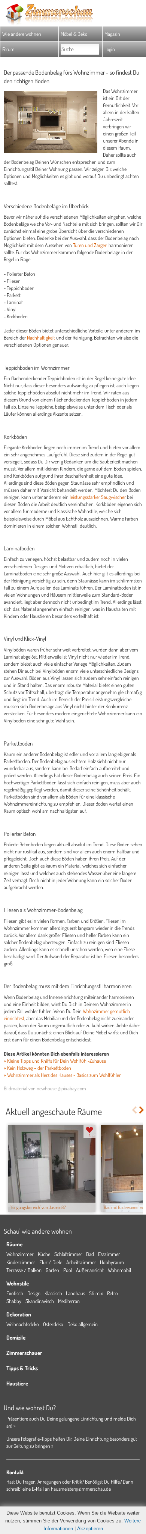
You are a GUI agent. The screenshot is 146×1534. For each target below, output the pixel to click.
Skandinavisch (39, 1301)
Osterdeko (53, 1324)
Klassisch (53, 1293)
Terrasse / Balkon (24, 1270)
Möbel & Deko (74, 34)
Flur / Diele (50, 1262)
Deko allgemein (82, 1324)
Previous (134, 1110)
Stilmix (96, 1293)
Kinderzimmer (20, 1262)
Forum (8, 49)
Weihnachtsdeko (22, 1324)
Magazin (112, 34)
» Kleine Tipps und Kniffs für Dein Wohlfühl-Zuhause (55, 1060)
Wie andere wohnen (21, 34)
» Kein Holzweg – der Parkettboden (37, 1068)
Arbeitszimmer (81, 1262)
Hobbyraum (112, 1262)
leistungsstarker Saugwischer (98, 497)
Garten (52, 1270)
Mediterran (69, 1301)
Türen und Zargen (90, 245)
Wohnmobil (119, 1270)
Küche (44, 1254)
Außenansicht (90, 1270)
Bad (90, 1254)
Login (109, 49)
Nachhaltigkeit (41, 337)
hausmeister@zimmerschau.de (81, 1488)
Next (142, 1110)
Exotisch (14, 1293)
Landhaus (75, 1293)
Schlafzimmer (68, 1254)
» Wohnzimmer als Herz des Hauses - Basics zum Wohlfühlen (63, 1075)
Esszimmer (109, 1254)
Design (33, 1293)
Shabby (13, 1301)
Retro (112, 1293)
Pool (67, 1270)
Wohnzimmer (20, 1254)
